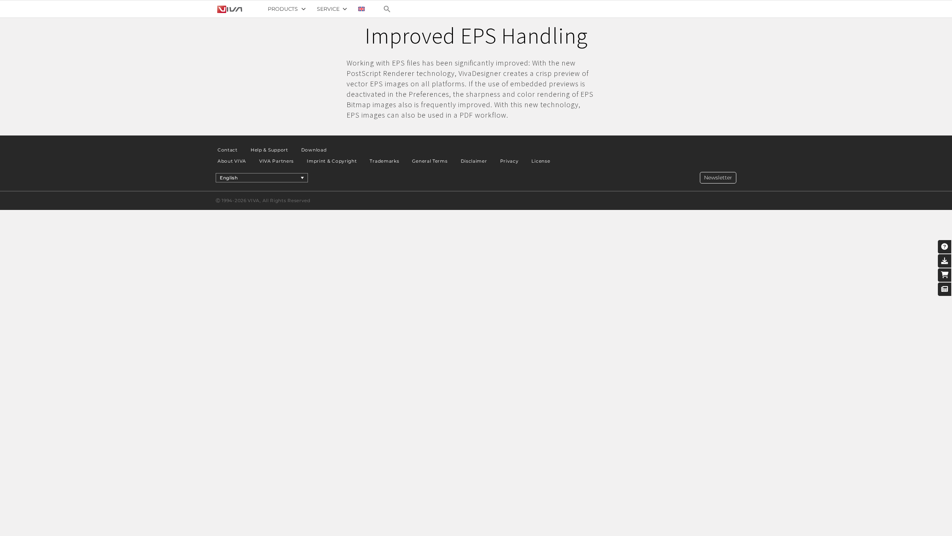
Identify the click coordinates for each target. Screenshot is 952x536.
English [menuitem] (229, 178)
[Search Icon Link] (387, 8)
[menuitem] (361, 8)
